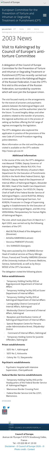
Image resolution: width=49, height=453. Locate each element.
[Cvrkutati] (8, 407)
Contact (31, 449)
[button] (24, 3)
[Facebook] (4, 407)
